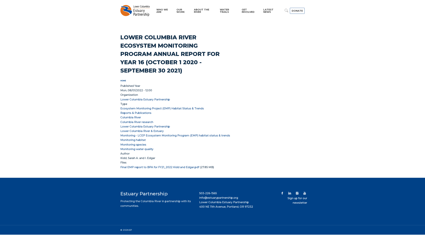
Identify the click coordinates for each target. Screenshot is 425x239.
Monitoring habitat (133, 140)
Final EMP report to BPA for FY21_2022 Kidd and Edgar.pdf (159, 167)
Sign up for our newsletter (297, 200)
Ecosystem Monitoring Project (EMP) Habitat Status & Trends (162, 108)
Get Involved (248, 10)
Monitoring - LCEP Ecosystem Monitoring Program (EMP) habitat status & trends (175, 135)
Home (123, 81)
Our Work (180, 10)
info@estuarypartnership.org (218, 197)
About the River (201, 10)
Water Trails (224, 10)
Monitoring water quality (136, 149)
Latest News (268, 10)
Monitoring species (133, 144)
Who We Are (162, 10)
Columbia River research (136, 122)
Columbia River (130, 117)
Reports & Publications (135, 113)
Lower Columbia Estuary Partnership (145, 99)
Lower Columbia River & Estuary (142, 131)
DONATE (297, 10)
